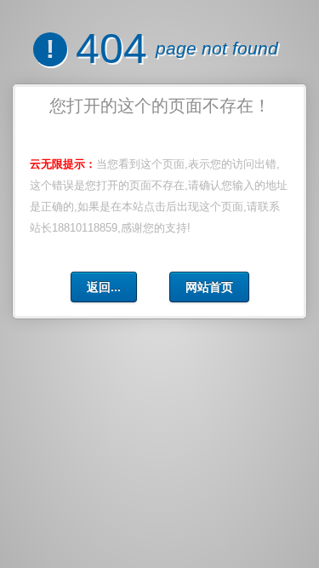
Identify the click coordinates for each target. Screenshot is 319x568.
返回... (104, 287)
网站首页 (209, 287)
